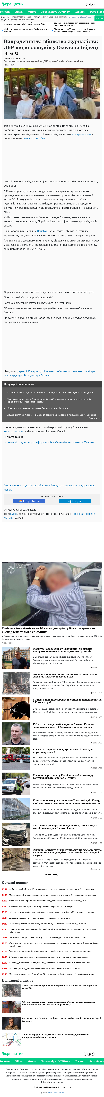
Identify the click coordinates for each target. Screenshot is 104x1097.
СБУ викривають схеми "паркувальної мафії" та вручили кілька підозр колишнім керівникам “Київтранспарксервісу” (75, 23)
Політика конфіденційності (46, 1087)
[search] (100, 4)
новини (90, 514)
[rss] (92, 4)
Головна (5, 11)
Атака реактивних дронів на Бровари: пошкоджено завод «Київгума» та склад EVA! (24, 23)
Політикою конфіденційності (79, 17)
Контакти (66, 1087)
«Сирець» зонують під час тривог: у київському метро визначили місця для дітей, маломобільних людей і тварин (54, 944)
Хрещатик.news (81, 134)
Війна (19, 11)
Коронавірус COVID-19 (55, 11)
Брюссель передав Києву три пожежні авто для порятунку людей (40, 918)
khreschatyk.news (56, 1093)
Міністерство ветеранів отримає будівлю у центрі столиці (26, 30)
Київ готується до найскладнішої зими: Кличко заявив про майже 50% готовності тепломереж (53, 912)
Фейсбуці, (43, 231)
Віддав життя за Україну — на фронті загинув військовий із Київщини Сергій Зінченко (74, 30)
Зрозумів (99, 18)
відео (13, 514)
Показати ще (95, 418)
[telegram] (89, 4)
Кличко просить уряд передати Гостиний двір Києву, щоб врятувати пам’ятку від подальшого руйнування (52, 930)
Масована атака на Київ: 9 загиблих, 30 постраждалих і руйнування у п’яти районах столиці (51, 974)
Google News (31, 501)
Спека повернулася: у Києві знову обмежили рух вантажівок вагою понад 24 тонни (47, 924)
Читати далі (51, 875)
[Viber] (16, 53)
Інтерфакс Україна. (34, 138)
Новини (79, 11)
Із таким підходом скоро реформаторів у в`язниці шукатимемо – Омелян (49, 442)
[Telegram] (11, 53)
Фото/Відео (97, 11)
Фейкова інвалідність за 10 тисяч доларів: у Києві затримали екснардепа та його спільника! (51, 889)
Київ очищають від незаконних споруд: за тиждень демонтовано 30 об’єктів (44, 969)
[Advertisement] (52, 159)
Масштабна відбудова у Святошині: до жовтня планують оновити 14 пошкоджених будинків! (52, 895)
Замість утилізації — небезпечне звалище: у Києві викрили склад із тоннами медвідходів (50, 951)
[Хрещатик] (12, 4)
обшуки (8, 518)
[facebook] (85, 4)
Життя (32, 11)
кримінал (78, 514)
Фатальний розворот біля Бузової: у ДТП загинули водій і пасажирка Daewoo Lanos (48, 937)
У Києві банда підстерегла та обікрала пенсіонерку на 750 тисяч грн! (41, 907)
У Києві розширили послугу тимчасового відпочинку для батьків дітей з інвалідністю (49, 957)
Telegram (77, 501)
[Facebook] (6, 53)
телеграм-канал (14, 431)
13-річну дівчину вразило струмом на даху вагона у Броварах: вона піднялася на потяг (49, 963)
